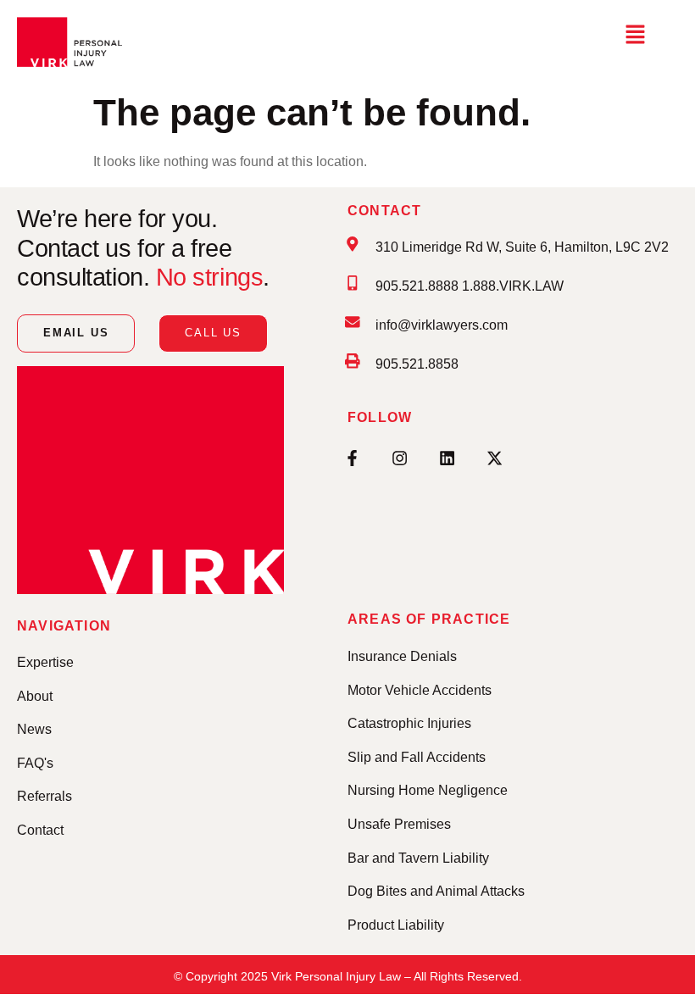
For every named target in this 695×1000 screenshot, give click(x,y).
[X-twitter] (494, 458)
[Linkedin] (447, 458)
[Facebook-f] (352, 458)
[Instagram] (399, 458)
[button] (635, 35)
